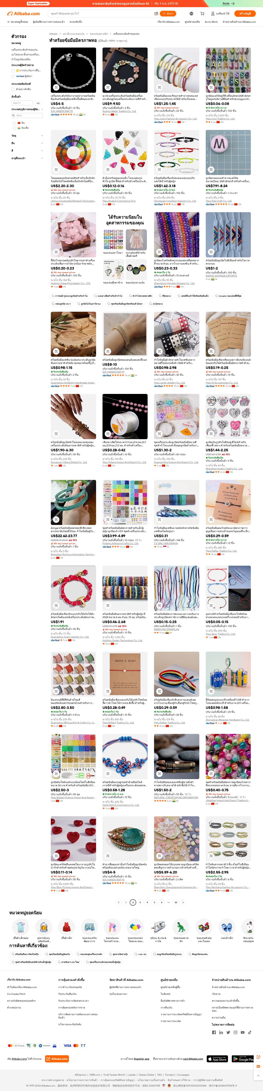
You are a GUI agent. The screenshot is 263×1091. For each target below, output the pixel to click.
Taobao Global (146, 1074)
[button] (156, 13)
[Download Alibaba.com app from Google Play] (244, 1058)
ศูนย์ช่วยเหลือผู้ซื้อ (170, 987)
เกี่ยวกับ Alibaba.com (19, 979)
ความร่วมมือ (218, 1017)
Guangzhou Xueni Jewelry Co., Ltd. (70, 636)
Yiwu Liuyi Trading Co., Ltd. (220, 118)
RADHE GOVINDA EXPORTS (221, 275)
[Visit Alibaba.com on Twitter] (228, 1032)
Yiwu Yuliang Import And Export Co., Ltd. (124, 462)
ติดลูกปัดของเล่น (200, 954)
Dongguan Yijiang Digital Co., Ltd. (69, 462)
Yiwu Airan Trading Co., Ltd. (220, 634)
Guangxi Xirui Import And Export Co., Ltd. (176, 462)
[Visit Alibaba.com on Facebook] (214, 1032)
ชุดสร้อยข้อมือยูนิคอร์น (59, 954)
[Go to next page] (183, 902)
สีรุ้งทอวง (166, 296)
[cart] (203, 14)
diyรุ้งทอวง (158, 304)
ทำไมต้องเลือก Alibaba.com (22, 987)
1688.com (94, 1074)
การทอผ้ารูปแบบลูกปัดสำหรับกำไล (71, 296)
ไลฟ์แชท (165, 994)
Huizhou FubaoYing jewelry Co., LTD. (71, 283)
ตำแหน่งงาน (14, 1007)
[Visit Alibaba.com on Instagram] (235, 1032)
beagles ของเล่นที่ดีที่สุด (230, 296)
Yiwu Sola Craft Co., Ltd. (219, 200)
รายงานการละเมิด (171, 1021)
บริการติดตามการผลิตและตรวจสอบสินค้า (78, 1016)
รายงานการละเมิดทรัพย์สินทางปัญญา (181, 1014)
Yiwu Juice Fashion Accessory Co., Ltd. (175, 118)
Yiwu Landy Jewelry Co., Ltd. (169, 382)
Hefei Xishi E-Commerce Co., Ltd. (121, 805)
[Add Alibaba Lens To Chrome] (57, 1058)
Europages (183, 1074)
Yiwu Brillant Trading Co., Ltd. (118, 722)
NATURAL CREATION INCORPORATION (176, 797)
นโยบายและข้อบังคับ (69, 1024)
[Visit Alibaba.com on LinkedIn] (221, 1032)
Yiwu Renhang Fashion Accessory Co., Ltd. (228, 887)
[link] (258, 1057)
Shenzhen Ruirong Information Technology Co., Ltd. (73, 554)
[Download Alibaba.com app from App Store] (217, 1058)
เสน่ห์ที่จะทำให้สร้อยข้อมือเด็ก (195, 296)
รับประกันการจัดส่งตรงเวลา (73, 1000)
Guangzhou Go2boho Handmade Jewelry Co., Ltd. (73, 382)
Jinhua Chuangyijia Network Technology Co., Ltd (73, 200)
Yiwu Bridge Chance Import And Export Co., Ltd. (73, 797)
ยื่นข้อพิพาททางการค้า (173, 1000)
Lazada (131, 1074)
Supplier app (141, 1058)
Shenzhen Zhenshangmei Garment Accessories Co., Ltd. (176, 887)
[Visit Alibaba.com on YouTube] (242, 1032)
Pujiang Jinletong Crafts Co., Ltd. (121, 543)
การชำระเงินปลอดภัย (70, 987)
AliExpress (80, 1074)
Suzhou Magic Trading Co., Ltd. (119, 111)
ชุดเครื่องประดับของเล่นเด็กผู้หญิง (105, 962)
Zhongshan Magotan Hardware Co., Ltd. (227, 719)
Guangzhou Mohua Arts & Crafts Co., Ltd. (73, 722)
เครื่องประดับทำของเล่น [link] (126, 33)
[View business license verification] (163, 1085)
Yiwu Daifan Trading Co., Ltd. (221, 550)
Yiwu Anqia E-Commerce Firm (119, 200)
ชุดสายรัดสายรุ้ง (120, 954)
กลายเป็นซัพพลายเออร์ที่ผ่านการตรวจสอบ (232, 1009)
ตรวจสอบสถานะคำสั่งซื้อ (225, 1000)
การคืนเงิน (166, 1007)
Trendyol (169, 1074)
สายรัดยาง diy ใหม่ (70, 962)
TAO (159, 1074)
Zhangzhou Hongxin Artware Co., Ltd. (174, 283)
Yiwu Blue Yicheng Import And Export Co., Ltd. (73, 887)
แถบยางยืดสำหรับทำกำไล (110, 296)
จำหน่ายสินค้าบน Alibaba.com (228, 987)
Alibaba (53, 33)
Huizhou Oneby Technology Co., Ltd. (123, 640)
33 (176, 902)
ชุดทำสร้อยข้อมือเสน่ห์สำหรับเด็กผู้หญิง (33, 962)
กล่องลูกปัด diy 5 (63, 304)
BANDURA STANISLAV (166, 629)
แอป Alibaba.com (193, 1058)
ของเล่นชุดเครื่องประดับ (91, 954)
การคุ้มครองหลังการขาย (71, 1007)
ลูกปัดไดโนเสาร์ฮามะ (91, 304)
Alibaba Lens (19, 1058)
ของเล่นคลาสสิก (99, 33)
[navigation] (27, 468)
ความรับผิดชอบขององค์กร (21, 1000)
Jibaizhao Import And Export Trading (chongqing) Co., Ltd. (228, 800)
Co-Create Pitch (16, 994)
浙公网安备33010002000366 (190, 1085)
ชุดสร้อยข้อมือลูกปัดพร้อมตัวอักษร (126, 304)
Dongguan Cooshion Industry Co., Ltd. (175, 200)
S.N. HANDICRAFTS (62, 111)
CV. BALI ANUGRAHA (166, 543)
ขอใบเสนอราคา (118, 994)
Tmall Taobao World (114, 1074)
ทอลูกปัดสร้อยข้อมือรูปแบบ (169, 954)
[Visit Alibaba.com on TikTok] (250, 1032)
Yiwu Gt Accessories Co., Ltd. (222, 382)
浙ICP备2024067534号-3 (223, 1085)
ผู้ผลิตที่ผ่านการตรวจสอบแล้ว (125, 987)
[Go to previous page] (118, 902)
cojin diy (142, 954)
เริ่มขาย (216, 994)
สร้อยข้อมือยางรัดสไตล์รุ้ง (27, 954)
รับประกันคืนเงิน (67, 994)
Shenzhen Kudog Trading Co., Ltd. (224, 468)
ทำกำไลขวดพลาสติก (142, 296)
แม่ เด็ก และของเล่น (73, 33)
